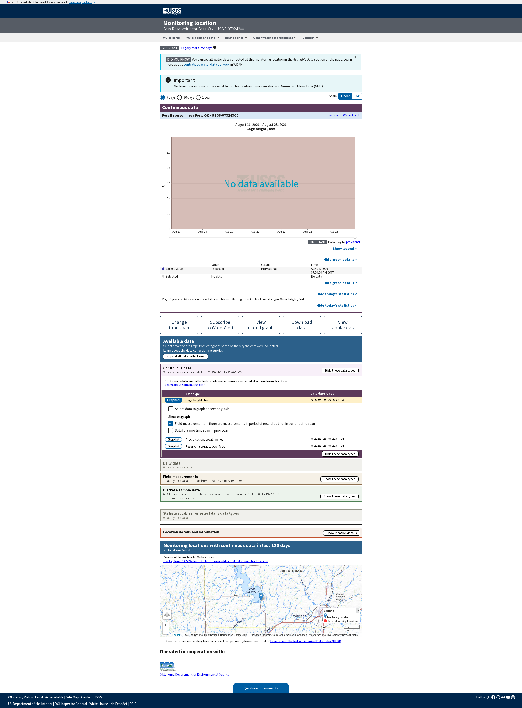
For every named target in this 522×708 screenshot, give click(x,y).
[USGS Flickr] (503, 698)
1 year (206, 97)
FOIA (132, 703)
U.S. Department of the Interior (29, 703)
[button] (261, 597)
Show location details (342, 533)
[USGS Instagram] (513, 698)
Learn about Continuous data (185, 385)
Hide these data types (340, 370)
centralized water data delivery (207, 64)
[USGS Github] (498, 698)
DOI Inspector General (71, 703)
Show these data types (339, 479)
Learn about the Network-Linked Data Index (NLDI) (305, 641)
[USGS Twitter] (488, 698)
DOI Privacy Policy (20, 697)
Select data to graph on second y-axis (202, 409)
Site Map (72, 697)
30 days (189, 97)
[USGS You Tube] (508, 698)
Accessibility (54, 697)
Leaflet (176, 634)
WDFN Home (171, 38)
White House (98, 703)
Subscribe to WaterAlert (341, 115)
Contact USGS (91, 697)
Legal (39, 697)
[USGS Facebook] (493, 698)
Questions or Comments (261, 688)
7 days (170, 97)
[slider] (355, 237)
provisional (353, 242)
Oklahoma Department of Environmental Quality (194, 674)
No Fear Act (118, 703)
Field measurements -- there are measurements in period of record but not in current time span (245, 423)
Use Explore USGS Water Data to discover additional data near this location (215, 561)
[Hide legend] (357, 610)
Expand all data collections (185, 356)
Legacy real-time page (197, 48)
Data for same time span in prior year (201, 430)
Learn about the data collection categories (193, 350)
